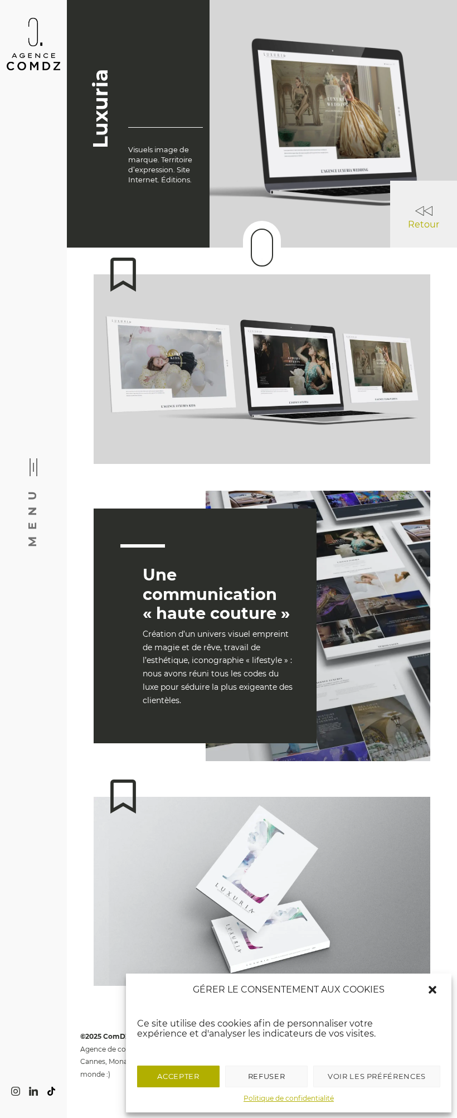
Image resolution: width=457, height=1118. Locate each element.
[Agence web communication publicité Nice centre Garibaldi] (33, 44)
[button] (433, 989)
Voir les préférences (377, 1076)
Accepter (178, 1076)
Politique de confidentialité (289, 1098)
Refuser (266, 1076)
